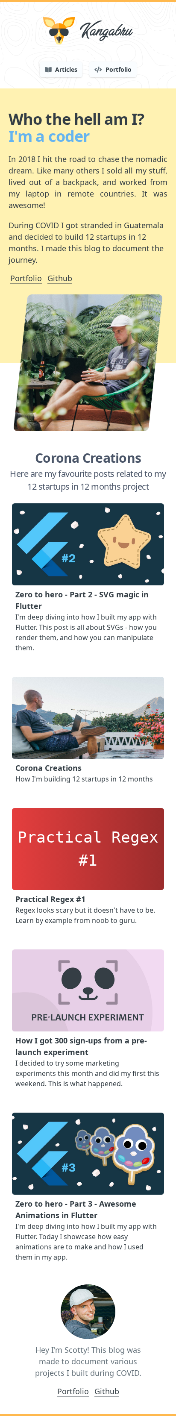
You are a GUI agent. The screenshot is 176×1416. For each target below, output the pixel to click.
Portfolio (26, 278)
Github (59, 278)
